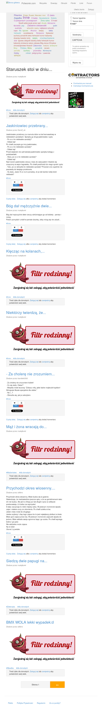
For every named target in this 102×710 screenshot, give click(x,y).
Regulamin (41, 703)
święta (34, 38)
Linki (81, 3)
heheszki (17, 33)
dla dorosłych (19, 110)
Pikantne (18, 15)
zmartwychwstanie (47, 38)
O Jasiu (51, 15)
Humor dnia (77, 21)
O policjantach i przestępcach (25, 20)
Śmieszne (40, 33)
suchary (27, 50)
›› (57, 684)
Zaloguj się (34, 113)
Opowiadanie (44, 18)
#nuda (44, 23)
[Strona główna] (14, 2)
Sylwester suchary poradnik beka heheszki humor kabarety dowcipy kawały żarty (33, 35)
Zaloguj (91, 9)
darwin (47, 48)
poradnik (38, 48)
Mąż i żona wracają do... (26, 426)
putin (55, 25)
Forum (89, 3)
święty (41, 30)
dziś (15, 40)
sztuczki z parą (33, 28)
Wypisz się (77, 62)
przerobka (37, 50)
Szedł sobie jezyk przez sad (30, 23)
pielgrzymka (36, 53)
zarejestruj (46, 113)
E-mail (73, 23)
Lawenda (46, 53)
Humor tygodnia (79, 18)
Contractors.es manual (82, 83)
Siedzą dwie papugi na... (26, 560)
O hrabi (54, 20)
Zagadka (18, 18)
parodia (17, 50)
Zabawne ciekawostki (37, 25)
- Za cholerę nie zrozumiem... (30, 373)
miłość (28, 53)
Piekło (10, 703)
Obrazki (64, 3)
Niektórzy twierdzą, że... (26, 312)
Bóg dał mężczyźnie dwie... (29, 205)
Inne (26, 17)
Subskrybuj (77, 34)
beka (51, 30)
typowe (25, 30)
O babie (34, 18)
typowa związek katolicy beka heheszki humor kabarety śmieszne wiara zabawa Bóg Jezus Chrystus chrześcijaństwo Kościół (35, 43)
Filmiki (73, 3)
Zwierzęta (11, 606)
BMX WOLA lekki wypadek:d (30, 622)
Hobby (16, 53)
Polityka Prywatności (25, 703)
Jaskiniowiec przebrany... (27, 125)
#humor (34, 30)
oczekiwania (28, 33)
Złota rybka (45, 20)
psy (23, 25)
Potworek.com (29, 3)
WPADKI (17, 55)
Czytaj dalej (10, 198)
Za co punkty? (55, 703)
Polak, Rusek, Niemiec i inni (34, 15)
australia (18, 28)
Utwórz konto (79, 9)
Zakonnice (37, 45)
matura (46, 45)
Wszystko (43, 3)
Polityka (23, 48)
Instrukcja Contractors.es (83, 86)
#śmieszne (47, 50)
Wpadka (10, 668)
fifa (20, 30)
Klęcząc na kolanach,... (25, 251)
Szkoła (53, 18)
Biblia (29, 48)
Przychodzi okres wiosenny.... (30, 488)
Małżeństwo (12, 472)
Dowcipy (54, 3)
